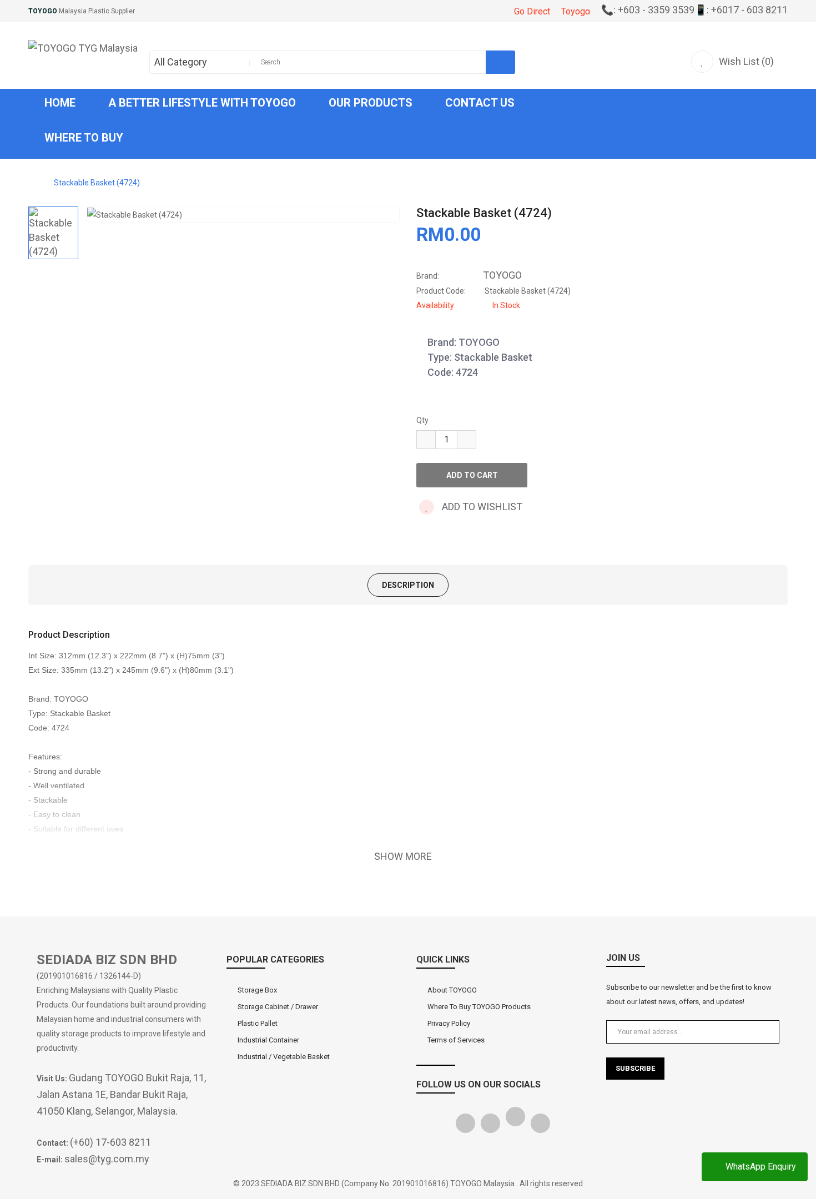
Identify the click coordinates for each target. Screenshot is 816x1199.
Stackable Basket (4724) (97, 182)
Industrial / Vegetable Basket (284, 1056)
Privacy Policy (448, 1023)
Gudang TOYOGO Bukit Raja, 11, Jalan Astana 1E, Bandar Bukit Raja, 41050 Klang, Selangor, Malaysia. (121, 1094)
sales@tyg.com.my (106, 1159)
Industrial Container (268, 1040)
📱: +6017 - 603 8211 (741, 10)
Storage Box (257, 990)
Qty (422, 420)
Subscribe (635, 1068)
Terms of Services (456, 1040)
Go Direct (532, 11)
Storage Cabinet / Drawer (278, 1006)
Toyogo (575, 11)
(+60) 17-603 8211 (110, 1142)
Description (408, 585)
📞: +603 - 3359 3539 (647, 10)
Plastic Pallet (258, 1023)
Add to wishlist (481, 506)
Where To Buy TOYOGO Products (479, 1006)
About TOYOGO (452, 990)
